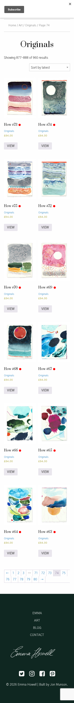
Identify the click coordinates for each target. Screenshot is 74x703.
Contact (37, 635)
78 (21, 579)
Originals (30, 25)
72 (43, 573)
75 (64, 573)
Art (20, 25)
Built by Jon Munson (53, 684)
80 (35, 579)
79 (28, 579)
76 (7, 579)
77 (14, 579)
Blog (37, 627)
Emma (37, 613)
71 (36, 573)
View (10, 146)
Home (12, 25)
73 (50, 573)
